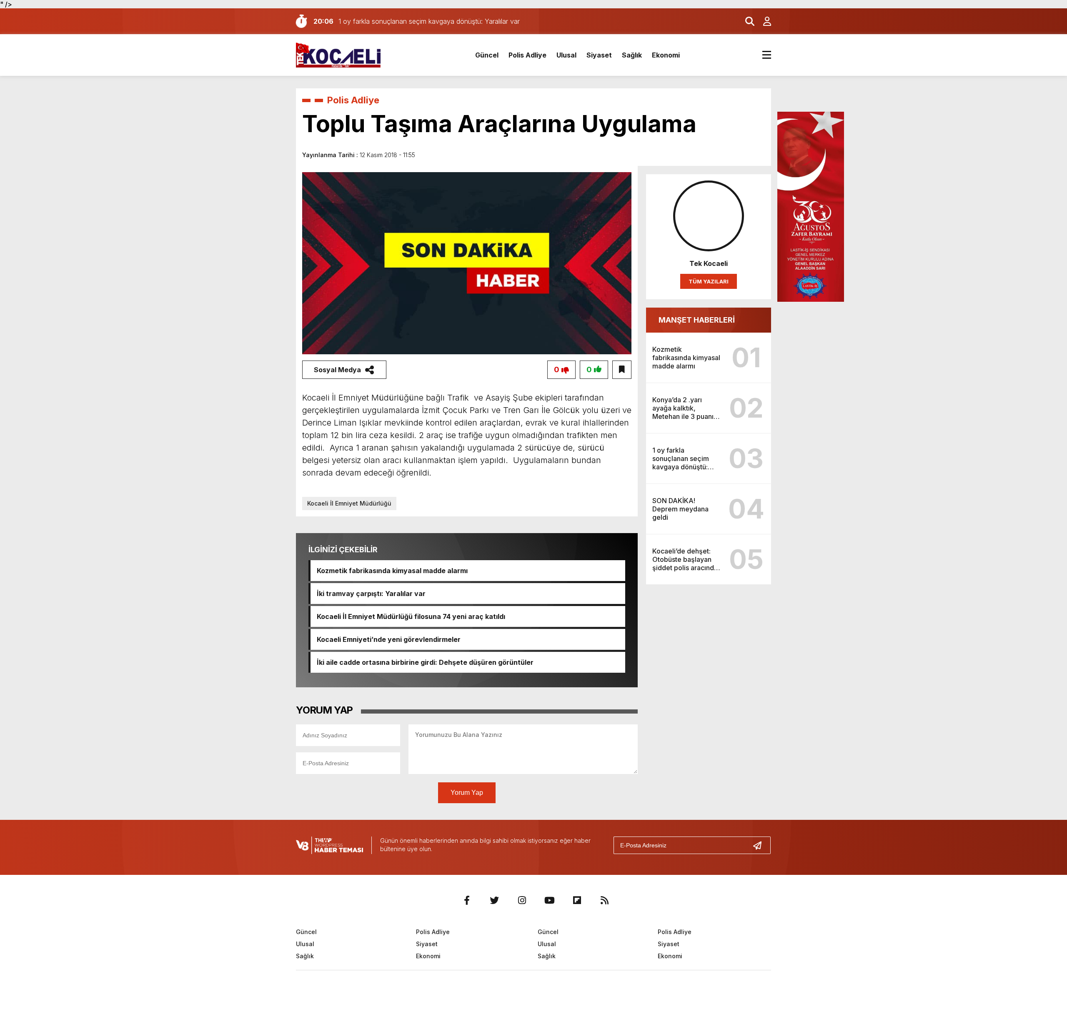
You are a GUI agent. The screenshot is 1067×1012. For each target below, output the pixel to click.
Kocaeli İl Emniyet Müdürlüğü (349, 503)
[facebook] (467, 900)
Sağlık (632, 55)
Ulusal (566, 55)
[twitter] (494, 900)
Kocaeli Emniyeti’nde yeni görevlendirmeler (389, 639)
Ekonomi (666, 55)
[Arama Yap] (746, 21)
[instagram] (522, 900)
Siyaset (599, 55)
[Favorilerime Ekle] (621, 370)
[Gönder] (761, 845)
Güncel (486, 55)
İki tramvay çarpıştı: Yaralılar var (371, 593)
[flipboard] (577, 900)
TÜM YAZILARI (709, 281)
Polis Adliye (527, 55)
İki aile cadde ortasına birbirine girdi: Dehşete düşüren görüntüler (425, 662)
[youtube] (549, 900)
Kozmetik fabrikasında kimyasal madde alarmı (392, 570)
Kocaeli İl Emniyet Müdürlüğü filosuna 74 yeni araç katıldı (411, 616)
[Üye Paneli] (762, 21)
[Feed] (604, 900)
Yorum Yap (467, 792)
